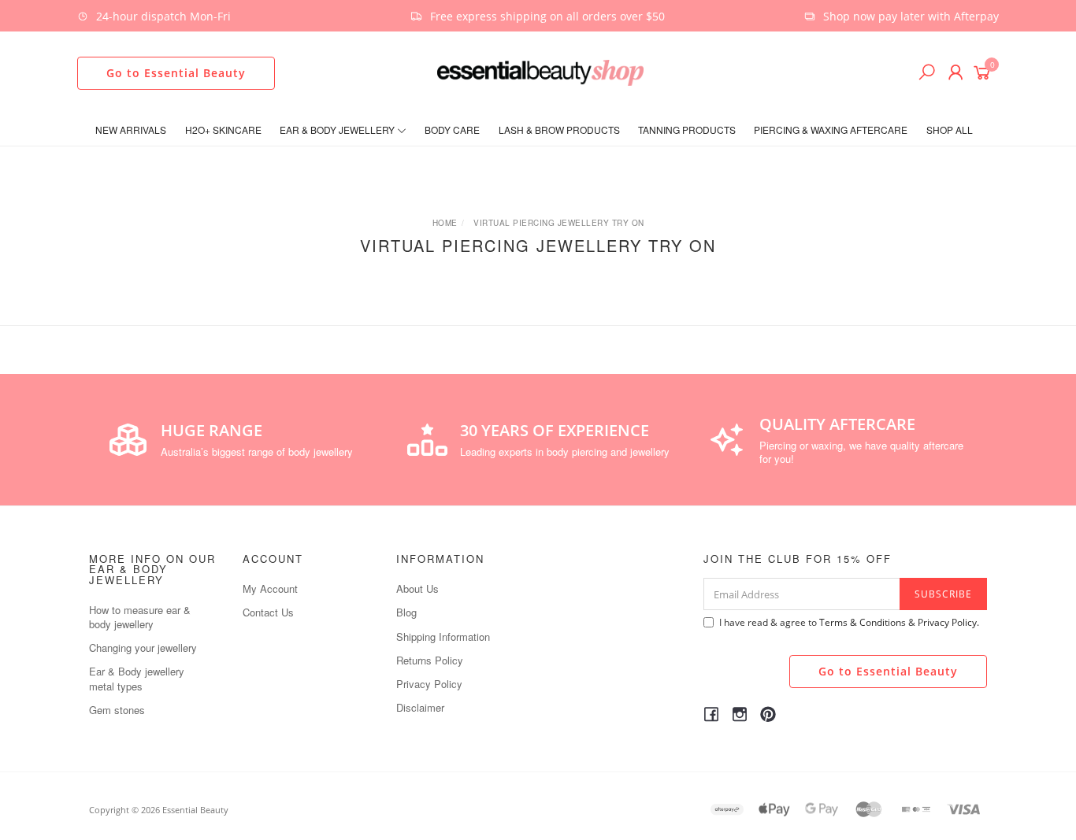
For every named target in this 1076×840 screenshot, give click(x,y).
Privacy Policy (429, 683)
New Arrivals (130, 129)
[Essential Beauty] (540, 71)
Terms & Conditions (862, 622)
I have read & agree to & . (849, 622)
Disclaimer (420, 707)
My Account (270, 588)
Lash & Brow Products (559, 129)
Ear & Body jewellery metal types (136, 678)
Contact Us (268, 612)
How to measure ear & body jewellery (140, 616)
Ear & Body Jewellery (338, 129)
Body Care (452, 129)
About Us (417, 588)
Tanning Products (687, 129)
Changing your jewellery (143, 647)
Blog (406, 612)
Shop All (949, 129)
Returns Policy (429, 660)
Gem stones (117, 709)
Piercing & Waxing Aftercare (830, 129)
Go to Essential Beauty (176, 72)
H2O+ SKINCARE (223, 129)
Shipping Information (443, 636)
